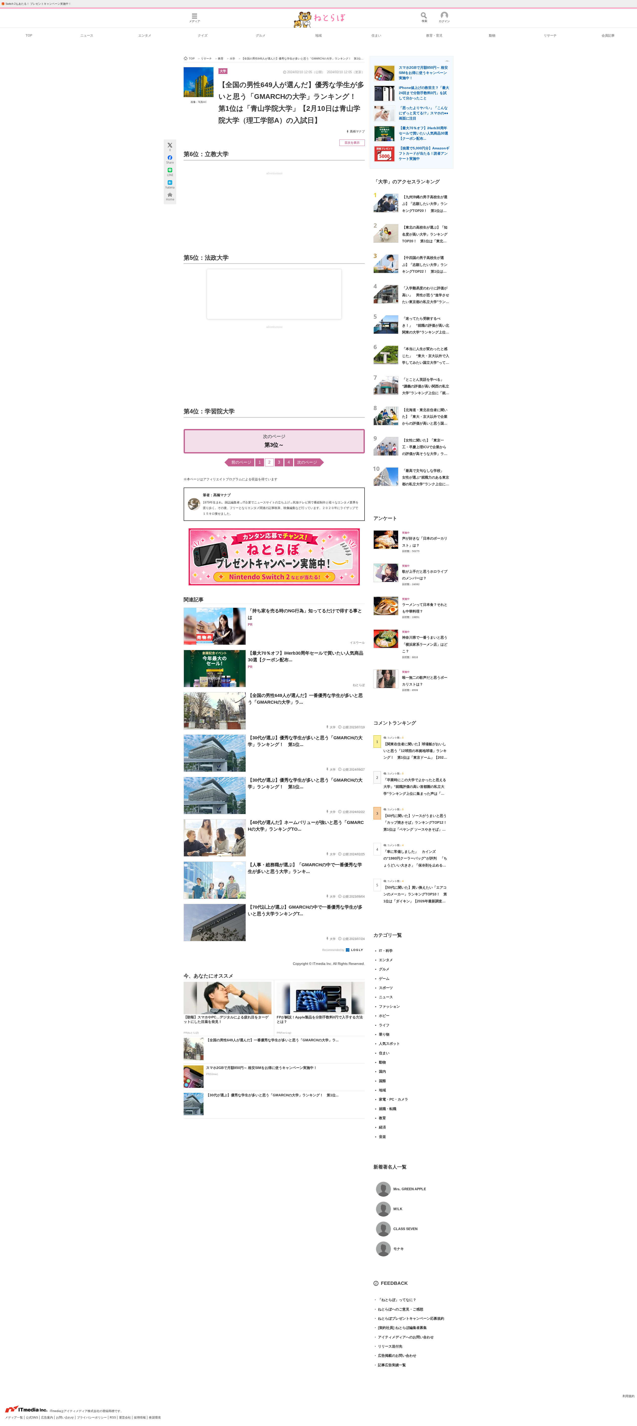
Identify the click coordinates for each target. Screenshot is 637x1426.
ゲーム (384, 979)
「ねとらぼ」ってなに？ (394, 1300)
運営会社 (125, 1417)
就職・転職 (387, 1109)
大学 (223, 71)
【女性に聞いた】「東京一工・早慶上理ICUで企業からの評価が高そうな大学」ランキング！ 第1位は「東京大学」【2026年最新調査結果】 (425, 453)
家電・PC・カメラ (393, 1099)
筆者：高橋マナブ (217, 495)
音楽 (382, 1137)
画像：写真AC (199, 102)
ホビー (384, 1016)
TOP (29, 35)
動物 (492, 35)
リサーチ (550, 35)
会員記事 (608, 35)
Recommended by (333, 949)
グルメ (260, 35)
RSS (113, 1417)
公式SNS (32, 1417)
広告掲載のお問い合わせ (394, 1356)
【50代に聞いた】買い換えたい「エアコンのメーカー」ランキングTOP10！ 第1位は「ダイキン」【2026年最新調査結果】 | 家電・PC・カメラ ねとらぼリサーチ (415, 901)
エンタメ (144, 35)
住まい (376, 35)
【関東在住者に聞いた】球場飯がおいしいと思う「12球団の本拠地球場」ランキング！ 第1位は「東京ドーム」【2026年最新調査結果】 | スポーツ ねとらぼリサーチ (415, 757)
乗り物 (384, 1034)
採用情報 (140, 1417)
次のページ (307, 462)
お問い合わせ (65, 1417)
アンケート (385, 518)
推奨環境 (155, 1417)
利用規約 (629, 1396)
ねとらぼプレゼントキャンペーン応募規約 (408, 1318)
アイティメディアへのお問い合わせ (403, 1337)
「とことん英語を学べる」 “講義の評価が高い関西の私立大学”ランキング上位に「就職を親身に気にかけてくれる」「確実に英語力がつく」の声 (425, 393)
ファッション (389, 1006)
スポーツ (386, 988)
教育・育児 (434, 35)
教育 (382, 1118)
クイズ (203, 35)
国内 (382, 1071)
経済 (382, 1127)
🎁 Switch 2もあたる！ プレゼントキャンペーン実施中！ (36, 3)
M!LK (397, 1209)
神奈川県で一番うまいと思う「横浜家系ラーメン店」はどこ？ (424, 644)
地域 (318, 35)
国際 (382, 1081)
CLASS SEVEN (405, 1229)
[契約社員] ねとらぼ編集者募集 (400, 1328)
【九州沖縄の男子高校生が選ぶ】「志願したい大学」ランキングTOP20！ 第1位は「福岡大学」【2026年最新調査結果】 (425, 210)
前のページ (241, 462)
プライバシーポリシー (92, 1417)
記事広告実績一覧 (389, 1365)
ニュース (86, 35)
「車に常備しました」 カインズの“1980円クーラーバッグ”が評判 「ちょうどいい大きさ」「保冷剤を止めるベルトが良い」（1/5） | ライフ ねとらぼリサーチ (415, 865)
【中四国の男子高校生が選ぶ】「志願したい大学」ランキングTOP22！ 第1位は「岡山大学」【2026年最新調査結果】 (425, 271)
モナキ (398, 1249)
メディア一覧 (14, 1417)
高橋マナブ (357, 131)
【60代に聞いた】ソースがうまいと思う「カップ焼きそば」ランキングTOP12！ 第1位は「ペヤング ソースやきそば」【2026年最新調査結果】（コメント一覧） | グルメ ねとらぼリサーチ (416, 829)
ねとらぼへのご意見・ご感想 (398, 1309)
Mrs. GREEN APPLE (409, 1189)
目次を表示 (352, 142)
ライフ (384, 1025)
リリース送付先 (387, 1346)
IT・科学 (386, 951)
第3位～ (274, 445)
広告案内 (47, 1417)
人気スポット (389, 1044)
